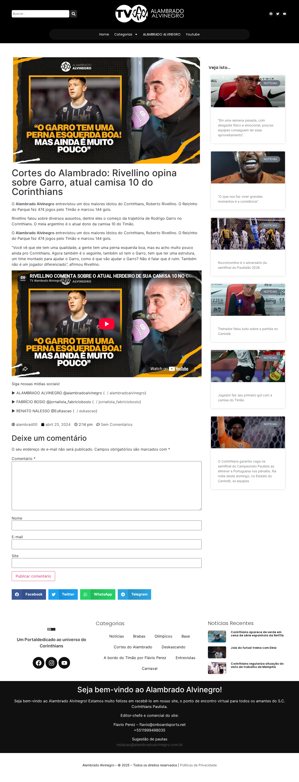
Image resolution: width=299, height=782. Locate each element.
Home (104, 34)
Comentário (24, 458)
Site (15, 556)
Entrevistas (185, 657)
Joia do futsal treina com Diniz (254, 648)
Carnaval (149, 668)
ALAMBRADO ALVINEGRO (162, 34)
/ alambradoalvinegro (125, 393)
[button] (29, 594)
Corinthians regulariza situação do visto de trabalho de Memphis (257, 665)
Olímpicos (163, 636)
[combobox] (40, 14)
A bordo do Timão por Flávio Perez (135, 657)
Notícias (116, 636)
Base (186, 636)
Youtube (193, 34)
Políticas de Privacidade (198, 765)
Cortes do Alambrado (133, 647)
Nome (17, 518)
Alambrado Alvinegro (35, 203)
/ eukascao (85, 411)
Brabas (139, 636)
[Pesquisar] (73, 14)
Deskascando (173, 647)
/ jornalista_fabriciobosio (117, 401)
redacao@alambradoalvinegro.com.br (149, 744)
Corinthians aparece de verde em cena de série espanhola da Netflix (257, 633)
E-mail (17, 537)
